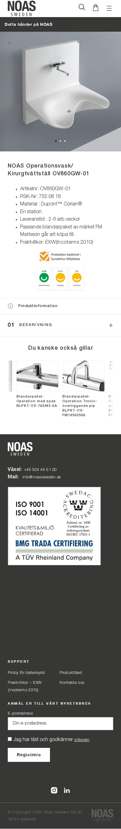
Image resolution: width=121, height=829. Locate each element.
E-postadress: (21, 713)
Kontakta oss (72, 682)
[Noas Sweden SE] (102, 815)
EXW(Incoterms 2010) (69, 242)
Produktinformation (37, 306)
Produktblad (71, 673)
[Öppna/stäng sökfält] (81, 8)
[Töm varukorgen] (96, 8)
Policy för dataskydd (26, 673)
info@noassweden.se (41, 477)
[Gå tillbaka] (9, 43)
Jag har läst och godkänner (51, 740)
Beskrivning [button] (36, 325)
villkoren (82, 740)
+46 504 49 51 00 (40, 470)
